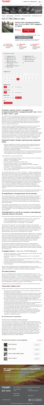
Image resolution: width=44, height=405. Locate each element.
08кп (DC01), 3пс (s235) (9, 97)
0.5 (5, 74)
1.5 (5, 76)
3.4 (30, 79)
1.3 (34, 74)
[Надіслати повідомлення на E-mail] (3, 391)
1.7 (11, 76)
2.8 (11, 79)
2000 (5, 87)
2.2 (27, 76)
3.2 (24, 79)
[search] (41, 5)
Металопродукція (17, 389)
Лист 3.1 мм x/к (12, 358)
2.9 (14, 79)
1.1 (28, 74)
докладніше (8, 47)
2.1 (24, 76)
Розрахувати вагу (6, 283)
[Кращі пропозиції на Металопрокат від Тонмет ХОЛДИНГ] (6, 1)
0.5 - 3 (9, 74)
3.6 (37, 79)
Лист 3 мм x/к (12, 349)
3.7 (5, 81)
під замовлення (18, 87)
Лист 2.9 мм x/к (12, 344)
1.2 (31, 74)
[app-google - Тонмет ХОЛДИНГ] (31, 400)
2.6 (5, 79)
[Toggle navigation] (4, 5)
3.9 (11, 81)
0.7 (15, 74)
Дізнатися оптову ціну (24, 37)
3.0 (18, 79)
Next (43, 7)
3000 (12, 87)
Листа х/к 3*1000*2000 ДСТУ (16, 283)
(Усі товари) (39, 340)
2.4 (34, 76)
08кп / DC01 (18, 97)
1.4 (38, 74)
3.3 (27, 79)
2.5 (37, 76)
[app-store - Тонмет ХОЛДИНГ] (38, 400)
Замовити (37, 344)
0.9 (22, 74)
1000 (5, 92)
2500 (9, 87)
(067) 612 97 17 (27, 1)
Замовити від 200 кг (28, 30)
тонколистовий (8, 103)
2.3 (30, 76)
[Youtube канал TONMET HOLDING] (4, 391)
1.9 (18, 76)
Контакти (30, 389)
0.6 (12, 74)
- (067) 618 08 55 (16, 395)
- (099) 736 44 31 (31, 395)
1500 (12, 92)
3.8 (8, 81)
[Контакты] (22, 1)
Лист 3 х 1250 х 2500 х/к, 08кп (16, 353)
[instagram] (9, 391)
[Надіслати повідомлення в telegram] (6, 391)
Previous (1, 7)
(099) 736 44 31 (34, 1)
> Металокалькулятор (6, 399)
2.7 (8, 79)
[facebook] (8, 391)
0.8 (18, 74)
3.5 (34, 79)
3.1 (21, 79)
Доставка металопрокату (33, 390)
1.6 (8, 76)
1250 (9, 92)
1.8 (14, 76)
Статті (15, 390)
